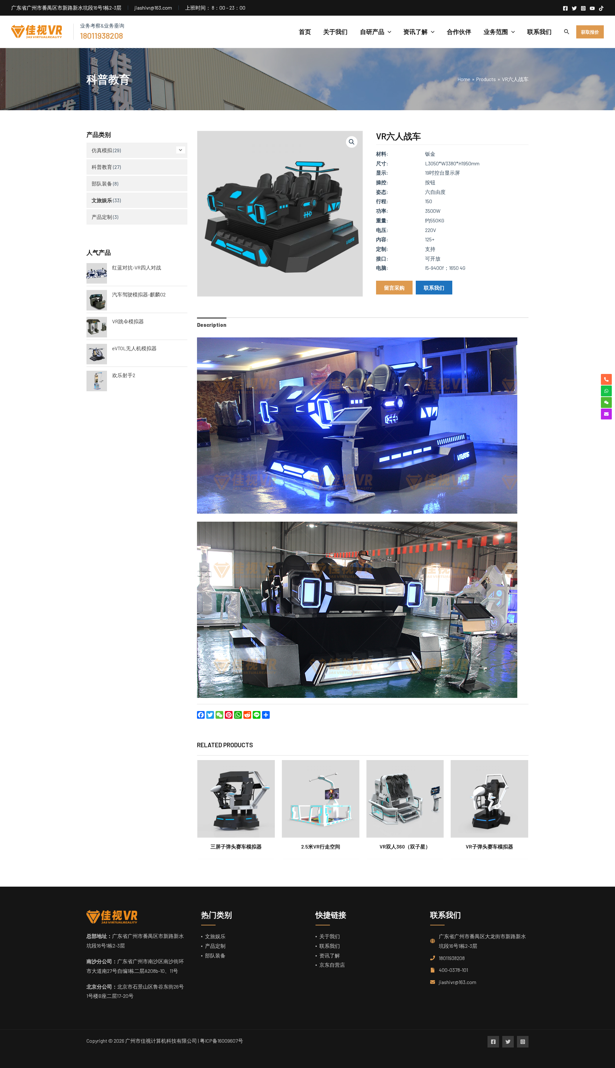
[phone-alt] (606, 379)
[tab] (211, 325)
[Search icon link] (567, 32)
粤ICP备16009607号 (221, 1041)
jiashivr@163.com (457, 982)
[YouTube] (592, 8)
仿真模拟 (102, 150)
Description (211, 325)
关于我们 (329, 936)
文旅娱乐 (102, 200)
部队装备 (102, 183)
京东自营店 (332, 965)
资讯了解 (329, 955)
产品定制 (102, 217)
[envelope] (606, 414)
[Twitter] (574, 8)
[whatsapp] (606, 390)
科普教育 (102, 167)
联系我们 (329, 946)
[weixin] (606, 402)
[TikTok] (601, 8)
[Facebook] (565, 8)
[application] (387, 32)
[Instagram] (583, 8)
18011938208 (452, 958)
